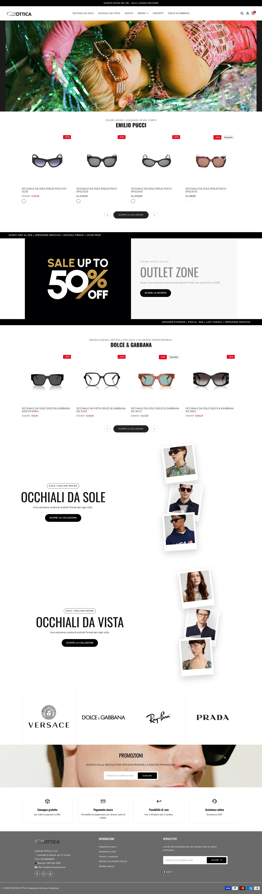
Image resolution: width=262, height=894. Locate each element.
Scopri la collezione (131, 215)
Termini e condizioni (108, 856)
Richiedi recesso (106, 866)
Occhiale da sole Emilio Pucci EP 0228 (44, 190)
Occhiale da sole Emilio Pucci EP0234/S (151, 190)
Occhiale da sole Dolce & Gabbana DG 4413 (155, 410)
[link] (131, 66)
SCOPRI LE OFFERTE (155, 292)
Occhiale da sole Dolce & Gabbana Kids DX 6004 (46, 410)
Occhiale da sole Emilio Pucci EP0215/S (96, 190)
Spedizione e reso (107, 851)
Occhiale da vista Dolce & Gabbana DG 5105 (101, 410)
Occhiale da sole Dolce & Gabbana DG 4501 (210, 410)
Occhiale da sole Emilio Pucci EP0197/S (206, 190)
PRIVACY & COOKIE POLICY (113, 861)
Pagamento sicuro (107, 846)
